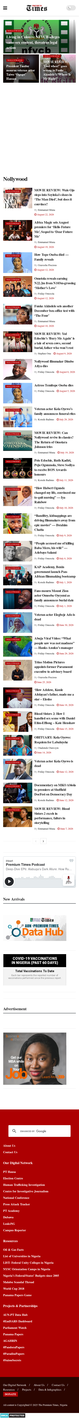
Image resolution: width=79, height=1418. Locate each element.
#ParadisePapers (13, 1353)
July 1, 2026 (65, 582)
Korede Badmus (46, 419)
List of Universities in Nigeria (21, 1256)
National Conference (16, 1197)
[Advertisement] (39, 128)
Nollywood (15, 31)
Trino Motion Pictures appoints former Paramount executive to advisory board (53, 667)
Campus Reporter (14, 1230)
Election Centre (13, 1178)
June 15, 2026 (66, 728)
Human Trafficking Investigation (24, 1185)
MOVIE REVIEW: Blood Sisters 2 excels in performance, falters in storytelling (52, 815)
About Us (9, 1145)
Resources (9, 1389)
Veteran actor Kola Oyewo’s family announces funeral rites (54, 411)
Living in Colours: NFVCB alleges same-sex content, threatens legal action (32, 42)
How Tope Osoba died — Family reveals (51, 256)
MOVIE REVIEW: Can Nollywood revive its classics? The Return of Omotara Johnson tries (53, 439)
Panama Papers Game (17, 1295)
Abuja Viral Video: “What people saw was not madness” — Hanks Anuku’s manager (54, 643)
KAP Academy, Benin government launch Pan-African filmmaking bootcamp (54, 571)
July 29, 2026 (66, 419)
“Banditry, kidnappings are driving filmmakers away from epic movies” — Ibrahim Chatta (54, 522)
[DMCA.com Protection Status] (12, 1415)
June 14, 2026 (43, 752)
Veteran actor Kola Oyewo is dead (53, 763)
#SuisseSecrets (12, 1360)
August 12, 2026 (45, 269)
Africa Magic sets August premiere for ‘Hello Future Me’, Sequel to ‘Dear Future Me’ (53, 229)
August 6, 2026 (67, 371)
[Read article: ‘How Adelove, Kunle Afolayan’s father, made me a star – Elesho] (17, 697)
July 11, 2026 (66, 480)
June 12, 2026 (66, 771)
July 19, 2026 (67, 452)
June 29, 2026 (66, 653)
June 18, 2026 (66, 704)
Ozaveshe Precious (47, 265)
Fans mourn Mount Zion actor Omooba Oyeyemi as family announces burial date (54, 595)
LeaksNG (9, 1223)
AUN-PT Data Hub (15, 1314)
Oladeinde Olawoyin (48, 747)
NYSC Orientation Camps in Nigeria (26, 1269)
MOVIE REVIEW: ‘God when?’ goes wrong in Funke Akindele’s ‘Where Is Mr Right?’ (57, 70)
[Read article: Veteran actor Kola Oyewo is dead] (17, 769)
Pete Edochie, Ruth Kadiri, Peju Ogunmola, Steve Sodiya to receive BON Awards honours (54, 467)
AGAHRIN (10, 1340)
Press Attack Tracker (16, 1204)
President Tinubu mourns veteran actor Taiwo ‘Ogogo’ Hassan (20, 72)
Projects (26, 1389)
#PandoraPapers (13, 1347)
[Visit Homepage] (36, 8)
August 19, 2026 (45, 246)
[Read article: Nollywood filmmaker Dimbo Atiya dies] (17, 369)
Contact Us (10, 1152)
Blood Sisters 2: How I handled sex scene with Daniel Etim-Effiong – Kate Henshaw (54, 718)
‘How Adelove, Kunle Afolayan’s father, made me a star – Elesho (54, 694)
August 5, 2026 (67, 390)
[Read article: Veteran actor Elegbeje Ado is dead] (17, 622)
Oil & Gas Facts (13, 1249)
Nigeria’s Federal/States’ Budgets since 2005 (31, 1275)
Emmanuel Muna (46, 209)
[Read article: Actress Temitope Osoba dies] (17, 393)
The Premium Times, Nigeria (52, 1404)
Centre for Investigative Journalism (25, 1191)
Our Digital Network (14, 1385)
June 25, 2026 (43, 682)
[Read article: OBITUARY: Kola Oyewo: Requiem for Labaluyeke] (17, 745)
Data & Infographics (50, 1389)
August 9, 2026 (64, 353)
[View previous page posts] (36, 841)
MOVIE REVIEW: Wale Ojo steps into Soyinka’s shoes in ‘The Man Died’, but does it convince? (54, 197)
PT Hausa (9, 1172)
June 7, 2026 (66, 828)
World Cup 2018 (13, 1288)
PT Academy (11, 1210)
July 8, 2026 (65, 558)
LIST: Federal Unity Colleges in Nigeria (28, 1262)
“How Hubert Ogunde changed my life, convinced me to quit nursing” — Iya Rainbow (55, 494)
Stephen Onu (44, 353)
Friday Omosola (46, 293)
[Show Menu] (5, 8)
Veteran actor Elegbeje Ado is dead (54, 617)
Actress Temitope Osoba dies (53, 385)
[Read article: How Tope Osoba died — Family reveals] (17, 262)
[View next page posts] (43, 841)
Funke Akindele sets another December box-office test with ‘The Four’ (54, 311)
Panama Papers (13, 1334)
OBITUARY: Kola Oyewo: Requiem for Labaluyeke (52, 739)
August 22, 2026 (45, 214)
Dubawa (8, 1217)
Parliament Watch (15, 1327)
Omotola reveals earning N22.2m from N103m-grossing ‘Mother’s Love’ (55, 283)
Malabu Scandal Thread (18, 1282)
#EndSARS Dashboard (17, 1321)
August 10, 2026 (45, 325)
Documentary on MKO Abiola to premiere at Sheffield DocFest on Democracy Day (55, 789)
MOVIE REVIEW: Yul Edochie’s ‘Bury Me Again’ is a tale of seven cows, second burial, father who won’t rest (54, 340)
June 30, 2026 (66, 625)
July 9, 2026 (65, 535)
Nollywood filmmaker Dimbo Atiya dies (54, 363)
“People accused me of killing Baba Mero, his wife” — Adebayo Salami (54, 548)
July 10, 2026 (66, 507)
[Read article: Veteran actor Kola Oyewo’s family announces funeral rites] (17, 417)
